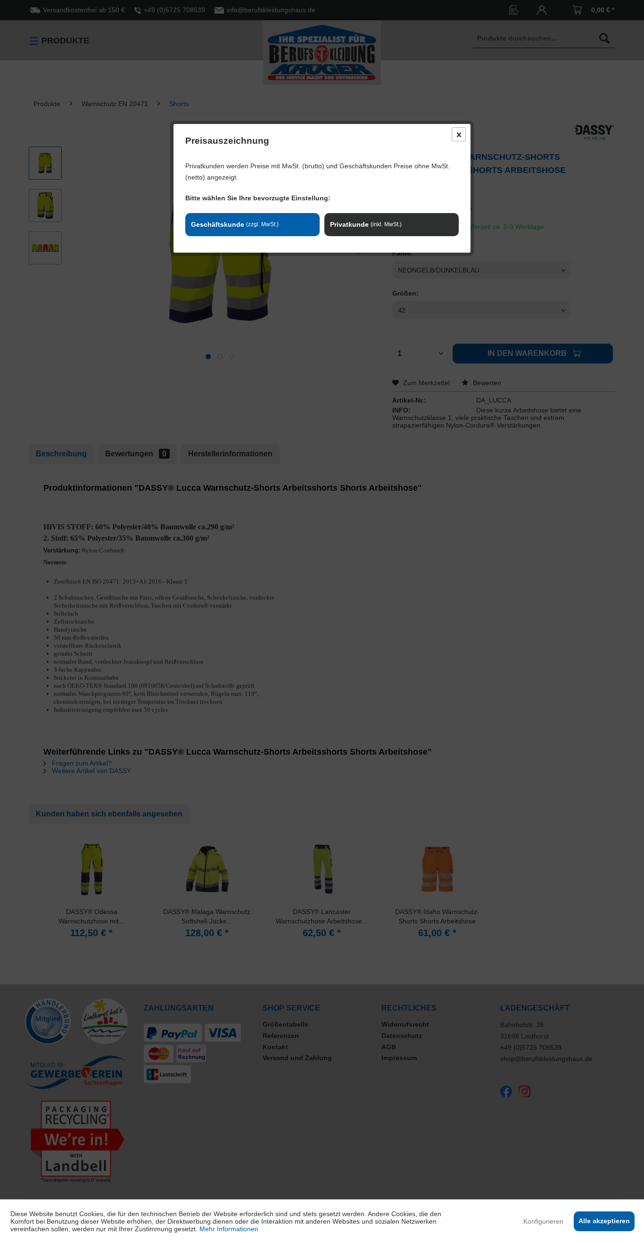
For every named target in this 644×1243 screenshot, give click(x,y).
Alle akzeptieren (604, 1221)
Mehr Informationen (228, 1229)
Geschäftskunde (235, 224)
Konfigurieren (543, 1221)
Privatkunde (366, 224)
